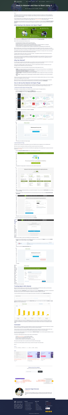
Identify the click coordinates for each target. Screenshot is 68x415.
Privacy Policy (37, 405)
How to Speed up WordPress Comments (40, 381)
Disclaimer (37, 404)
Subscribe (40, 371)
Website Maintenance (28, 405)
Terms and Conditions (38, 408)
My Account (43, 1)
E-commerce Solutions (28, 409)
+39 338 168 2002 (48, 404)
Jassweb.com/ (27, 390)
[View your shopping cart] (51, 1)
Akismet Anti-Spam (18, 38)
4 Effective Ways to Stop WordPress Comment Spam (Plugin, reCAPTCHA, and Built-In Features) (33, 359)
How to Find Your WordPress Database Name (27, 381)
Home (27, 1)
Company (29, 1)
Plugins (37, 8)
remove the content (38, 19)
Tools (40, 1)
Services (33, 1)
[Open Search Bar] (53, 1)
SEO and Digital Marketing (28, 408)
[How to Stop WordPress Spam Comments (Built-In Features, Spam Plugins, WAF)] (20, 354)
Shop (36, 1)
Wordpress (40, 8)
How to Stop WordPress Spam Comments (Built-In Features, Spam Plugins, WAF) (20, 359)
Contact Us (48, 1)
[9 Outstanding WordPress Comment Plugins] (47, 354)
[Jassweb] (18, 1)
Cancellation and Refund (39, 409)
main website (20, 148)
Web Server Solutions (28, 404)
